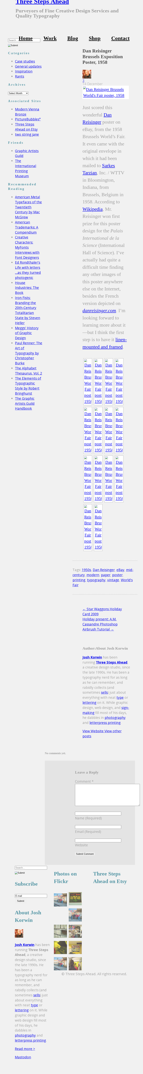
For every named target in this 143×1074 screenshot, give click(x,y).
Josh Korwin (92, 657)
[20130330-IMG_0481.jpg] (75, 948)
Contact (120, 38)
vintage (113, 580)
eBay (120, 569)
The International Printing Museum (25, 168)
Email (88, 831)
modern (92, 574)
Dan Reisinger (104, 569)
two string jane (27, 134)
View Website (93, 731)
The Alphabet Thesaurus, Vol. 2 (28, 371)
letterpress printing (105, 722)
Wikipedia (92, 209)
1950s (86, 569)
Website (81, 845)
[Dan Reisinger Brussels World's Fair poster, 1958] (104, 92)
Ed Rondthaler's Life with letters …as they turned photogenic (28, 270)
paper (105, 574)
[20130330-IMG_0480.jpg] (60, 948)
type (120, 697)
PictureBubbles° (28, 119)
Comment (84, 781)
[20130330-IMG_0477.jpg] (75, 932)
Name (88, 818)
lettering (89, 702)
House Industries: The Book (27, 287)
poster (117, 574)
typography (96, 580)
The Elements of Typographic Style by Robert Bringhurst (28, 386)
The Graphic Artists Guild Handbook (25, 403)
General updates (28, 66)
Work (50, 38)
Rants (19, 76)
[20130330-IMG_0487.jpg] (60, 900)
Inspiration (23, 71)
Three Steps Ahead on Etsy (26, 127)
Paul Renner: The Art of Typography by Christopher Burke (28, 353)
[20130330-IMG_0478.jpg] (60, 932)
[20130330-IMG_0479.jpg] (75, 964)
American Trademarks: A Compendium (26, 227)
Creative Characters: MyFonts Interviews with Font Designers (27, 247)
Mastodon (23, 1057)
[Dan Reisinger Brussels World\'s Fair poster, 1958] (87, 381)
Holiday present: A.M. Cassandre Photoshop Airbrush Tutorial (100, 624)
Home (26, 38)
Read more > (25, 1048)
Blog (72, 38)
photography (115, 717)
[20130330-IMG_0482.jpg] (75, 899)
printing (79, 580)
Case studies (25, 61)
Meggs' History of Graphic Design (27, 333)
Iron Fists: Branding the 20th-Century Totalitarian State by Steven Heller (27, 310)
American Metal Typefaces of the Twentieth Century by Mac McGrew (28, 207)
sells (104, 692)
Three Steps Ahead (111, 662)
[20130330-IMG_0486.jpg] (60, 964)
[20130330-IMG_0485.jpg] (75, 915)
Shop (94, 38)
